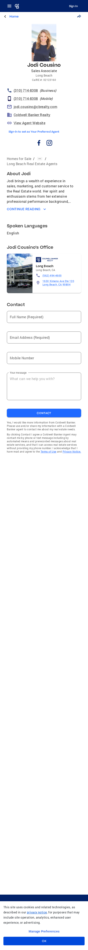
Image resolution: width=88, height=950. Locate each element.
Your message (18, 372)
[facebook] (38, 143)
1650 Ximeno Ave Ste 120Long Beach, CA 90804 (58, 282)
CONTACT (44, 413)
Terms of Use (48, 451)
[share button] (79, 16)
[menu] (11, 6)
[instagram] (49, 143)
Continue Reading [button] (24, 209)
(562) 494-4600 (52, 275)
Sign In (73, 6)
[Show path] (39, 158)
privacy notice (37, 912)
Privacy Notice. (72, 451)
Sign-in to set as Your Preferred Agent (34, 131)
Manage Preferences (44, 931)
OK (44, 941)
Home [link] (14, 16)
